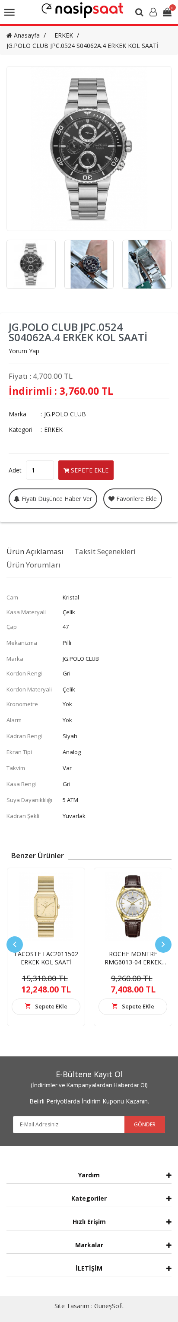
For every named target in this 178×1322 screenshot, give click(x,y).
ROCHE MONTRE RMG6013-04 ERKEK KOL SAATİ (133, 962)
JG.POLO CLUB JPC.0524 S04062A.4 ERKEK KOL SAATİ (82, 45)
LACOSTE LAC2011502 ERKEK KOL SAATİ (46, 958)
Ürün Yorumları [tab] (33, 565)
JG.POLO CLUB (65, 414)
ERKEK (63, 35)
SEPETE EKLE (88, 470)
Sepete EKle (51, 1006)
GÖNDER (145, 1124)
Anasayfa (26, 35)
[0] (167, 13)
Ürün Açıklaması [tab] (35, 551)
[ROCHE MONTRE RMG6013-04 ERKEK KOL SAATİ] (133, 906)
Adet (15, 470)
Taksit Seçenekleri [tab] (105, 551)
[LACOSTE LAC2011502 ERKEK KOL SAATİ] (46, 906)
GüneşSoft (109, 1306)
